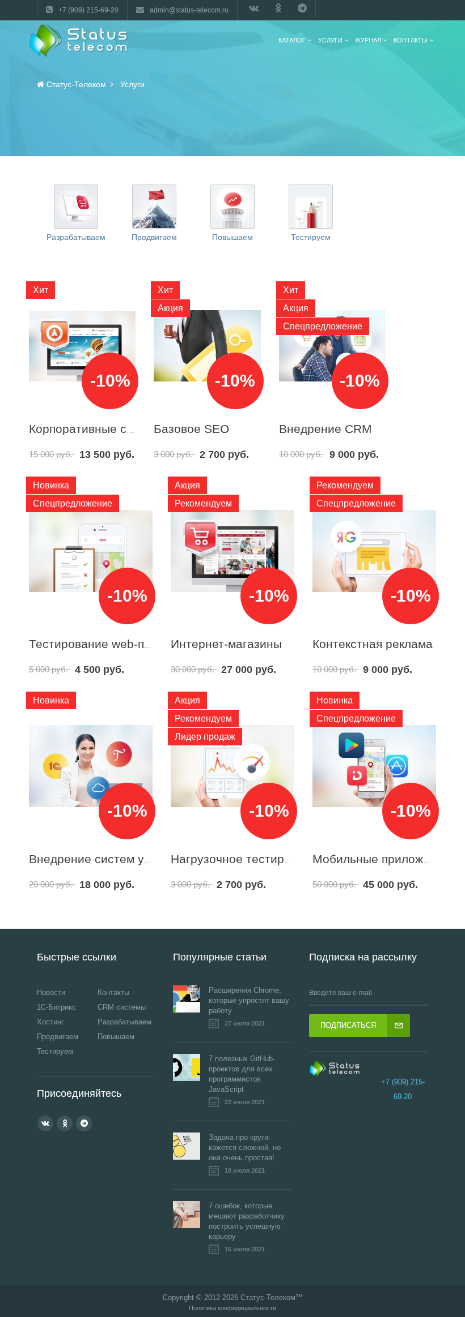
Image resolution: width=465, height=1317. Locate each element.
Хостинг (50, 1022)
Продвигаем (154, 237)
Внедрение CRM (325, 428)
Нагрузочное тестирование (247, 858)
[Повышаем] (232, 207)
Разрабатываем (75, 237)
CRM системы (122, 1007)
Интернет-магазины (226, 643)
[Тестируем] (311, 207)
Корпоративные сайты (91, 428)
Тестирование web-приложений (117, 643)
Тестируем (311, 237)
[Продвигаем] (154, 207)
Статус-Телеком (267, 1297)
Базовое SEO (191, 428)
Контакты (113, 992)
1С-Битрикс (56, 1007)
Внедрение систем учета (99, 858)
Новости (51, 992)
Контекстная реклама (372, 643)
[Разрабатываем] (76, 207)
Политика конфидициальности (232, 1308)
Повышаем (232, 237)
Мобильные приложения (381, 858)
